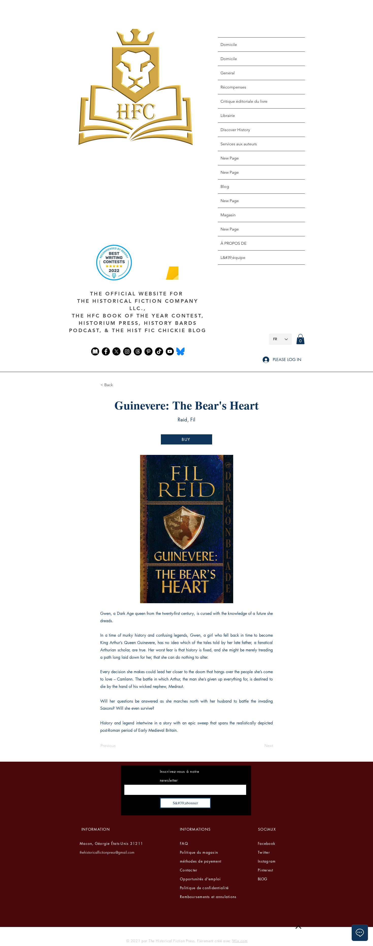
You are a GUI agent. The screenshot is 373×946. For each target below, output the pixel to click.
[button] (300, 339)
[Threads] (138, 351)
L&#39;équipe (233, 257)
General (228, 72)
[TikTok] (159, 351)
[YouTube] (170, 351)
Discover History (235, 129)
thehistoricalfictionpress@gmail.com (107, 852)
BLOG (262, 879)
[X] (116, 351)
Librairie (228, 115)
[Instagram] (127, 351)
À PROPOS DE (233, 243)
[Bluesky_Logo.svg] (180, 351)
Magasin (228, 214)
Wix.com (240, 940)
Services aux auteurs (239, 143)
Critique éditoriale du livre (244, 101)
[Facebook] (106, 351)
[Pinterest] (148, 351)
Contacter (188, 870)
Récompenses (233, 87)
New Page (230, 158)
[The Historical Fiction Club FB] (95, 351)
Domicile (229, 44)
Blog (225, 186)
